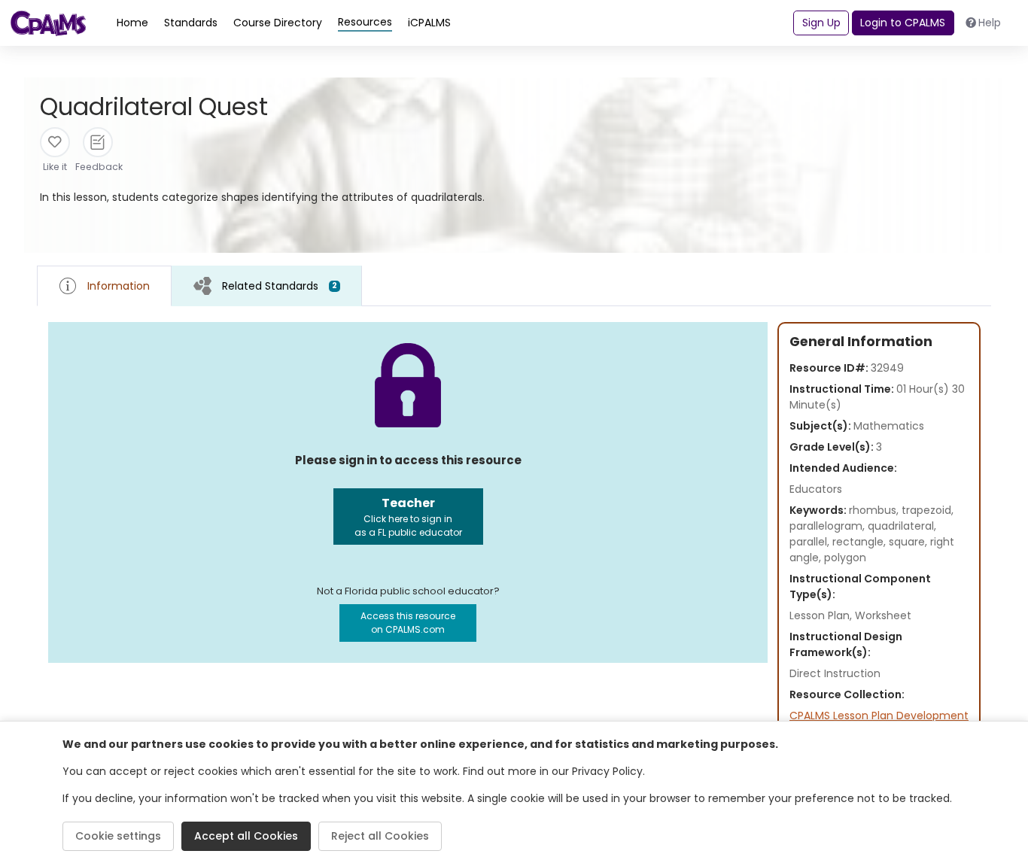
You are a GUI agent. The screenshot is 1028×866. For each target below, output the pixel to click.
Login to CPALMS (902, 22)
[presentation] (267, 285)
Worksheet (883, 615)
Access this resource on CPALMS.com (407, 622)
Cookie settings (118, 835)
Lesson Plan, (822, 615)
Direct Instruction (834, 673)
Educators (815, 489)
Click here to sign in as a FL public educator (408, 516)
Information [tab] (118, 285)
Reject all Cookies (380, 835)
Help (989, 22)
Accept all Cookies (246, 835)
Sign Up (821, 22)
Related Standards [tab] (279, 285)
